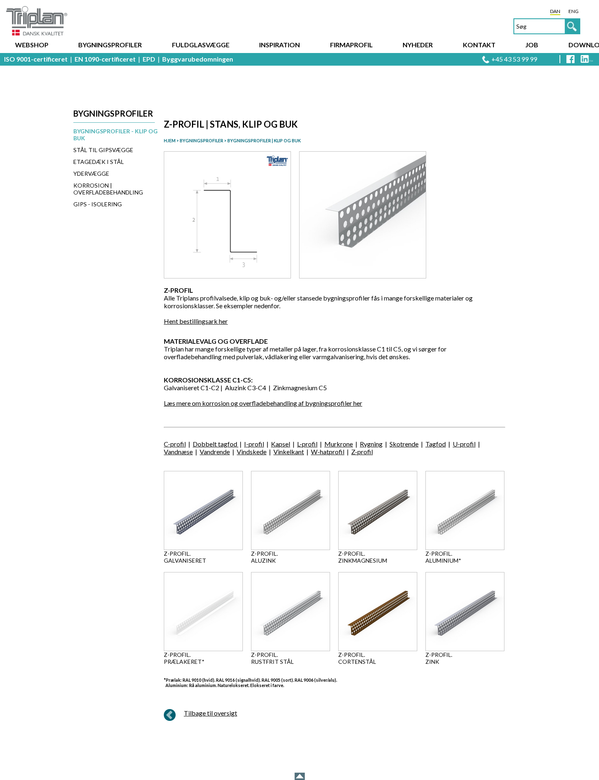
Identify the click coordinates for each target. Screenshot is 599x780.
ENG (573, 11)
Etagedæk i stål (98, 161)
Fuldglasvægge (200, 45)
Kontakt (479, 45)
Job (531, 45)
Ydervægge (91, 173)
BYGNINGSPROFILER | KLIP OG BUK (264, 140)
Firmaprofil (351, 45)
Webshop (31, 45)
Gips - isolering (97, 204)
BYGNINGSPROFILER (201, 140)
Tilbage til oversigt (210, 713)
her (223, 321)
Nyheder (418, 45)
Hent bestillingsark (191, 321)
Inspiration (279, 45)
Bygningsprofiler (110, 45)
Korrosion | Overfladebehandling (108, 189)
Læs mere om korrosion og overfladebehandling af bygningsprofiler (258, 403)
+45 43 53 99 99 (514, 59)
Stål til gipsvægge (103, 149)
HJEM (170, 140)
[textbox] (546, 26)
